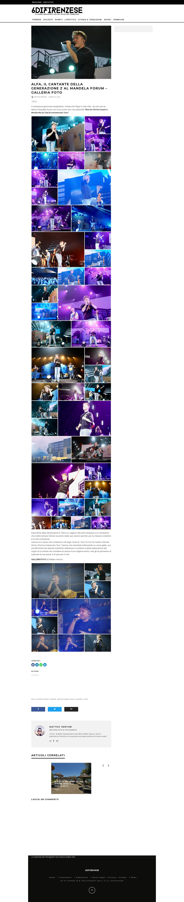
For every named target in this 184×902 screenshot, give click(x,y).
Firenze (36, 20)
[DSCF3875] (61, 523)
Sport (107, 20)
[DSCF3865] (84, 418)
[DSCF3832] (101, 523)
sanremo (79, 699)
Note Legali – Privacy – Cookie (110, 877)
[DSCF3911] (58, 134)
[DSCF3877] (58, 365)
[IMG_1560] (98, 589)
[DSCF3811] (98, 143)
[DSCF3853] (91, 334)
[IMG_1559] (44, 625)
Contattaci (48, 2)
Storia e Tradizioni (90, 20)
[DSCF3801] (98, 471)
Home (52, 877)
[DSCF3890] (84, 187)
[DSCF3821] (44, 507)
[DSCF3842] (71, 391)
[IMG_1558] (98, 572)
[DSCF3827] (84, 303)
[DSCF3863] (98, 240)
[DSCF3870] (44, 391)
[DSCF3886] (71, 507)
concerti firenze (43, 699)
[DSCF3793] (91, 449)
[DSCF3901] (91, 218)
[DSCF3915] (51, 334)
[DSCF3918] (44, 427)
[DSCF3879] (51, 449)
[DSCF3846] (98, 276)
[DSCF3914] (98, 391)
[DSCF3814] (51, 218)
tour (86, 699)
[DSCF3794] (98, 160)
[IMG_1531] (44, 607)
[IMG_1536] (84, 616)
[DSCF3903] (44, 160)
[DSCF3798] (41, 523)
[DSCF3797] (58, 249)
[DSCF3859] (44, 196)
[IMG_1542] (44, 643)
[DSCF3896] (44, 276)
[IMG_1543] (58, 580)
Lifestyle (70, 20)
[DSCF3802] (98, 125)
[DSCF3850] (71, 160)
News (134, 877)
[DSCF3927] (44, 294)
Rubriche (119, 20)
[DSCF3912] (98, 374)
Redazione (37, 2)
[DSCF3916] (44, 409)
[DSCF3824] (44, 178)
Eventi (59, 20)
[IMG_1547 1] (98, 643)
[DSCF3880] (81, 523)
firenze (53, 699)
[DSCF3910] (98, 507)
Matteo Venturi (40, 97)
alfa (33, 699)
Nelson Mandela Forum (66, 699)
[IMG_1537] (71, 643)
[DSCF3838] (98, 356)
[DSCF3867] (58, 480)
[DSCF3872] (98, 489)
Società (48, 20)
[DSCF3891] (71, 276)
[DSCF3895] (44, 312)
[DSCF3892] (98, 258)
